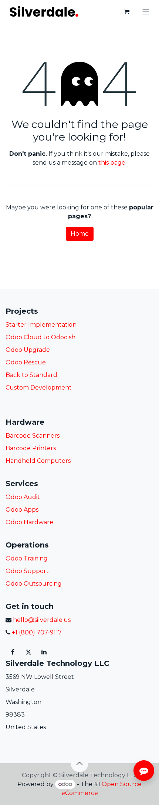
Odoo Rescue (26, 362)
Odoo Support (27, 571)
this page (111, 162)
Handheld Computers (38, 460)
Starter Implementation (41, 324)
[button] (79, 763)
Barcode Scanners (33, 435)
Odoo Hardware (29, 522)
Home (80, 233)
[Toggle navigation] (146, 12)
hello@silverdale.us (42, 619)
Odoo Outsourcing (34, 583)
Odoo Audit (23, 497)
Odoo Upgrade (28, 349)
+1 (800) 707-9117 (36, 632)
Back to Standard (31, 374)
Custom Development (39, 387)
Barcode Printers (31, 448)
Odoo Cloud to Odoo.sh (40, 337)
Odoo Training (27, 558)
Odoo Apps (22, 509)
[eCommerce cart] (126, 11)
